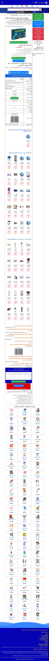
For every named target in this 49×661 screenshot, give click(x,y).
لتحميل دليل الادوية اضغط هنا (19, 58)
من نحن (46, 642)
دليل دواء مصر (22, 659)
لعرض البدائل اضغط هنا (18, 60)
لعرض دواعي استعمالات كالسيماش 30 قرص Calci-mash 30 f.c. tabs (38, 34)
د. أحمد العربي (13, 54)
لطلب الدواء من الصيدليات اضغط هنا (19, 42)
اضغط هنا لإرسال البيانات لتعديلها (18, 381)
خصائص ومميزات (44, 635)
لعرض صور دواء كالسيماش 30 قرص (38, 24)
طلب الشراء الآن (14, 98)
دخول (47, 634)
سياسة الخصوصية (44, 639)
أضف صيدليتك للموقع (43, 638)
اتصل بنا (46, 641)
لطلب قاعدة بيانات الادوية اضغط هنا (38, 17)
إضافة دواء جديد (45, 636)
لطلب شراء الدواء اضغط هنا (19, 72)
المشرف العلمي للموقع (43, 644)
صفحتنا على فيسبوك (44, 645)
